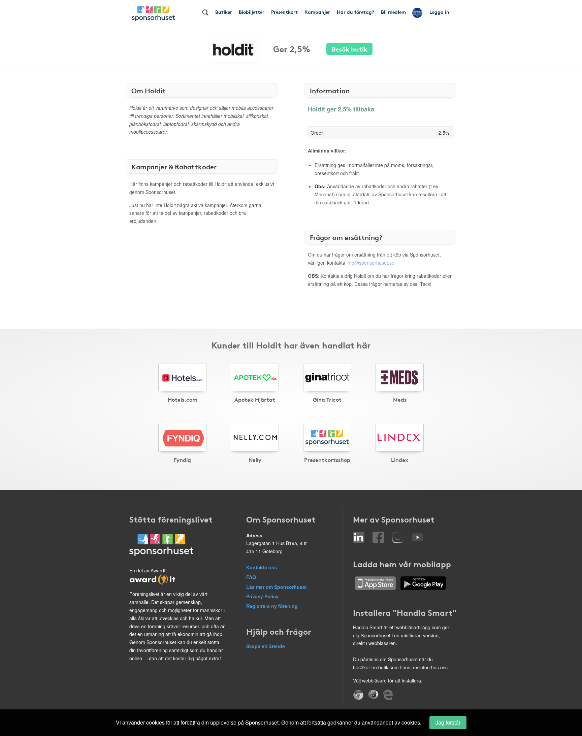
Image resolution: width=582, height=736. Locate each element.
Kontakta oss (261, 567)
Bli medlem (393, 11)
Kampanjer (317, 11)
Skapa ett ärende (265, 646)
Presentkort (284, 11)
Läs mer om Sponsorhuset (276, 586)
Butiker (223, 11)
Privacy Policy (262, 596)
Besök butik (349, 48)
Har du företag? (355, 11)
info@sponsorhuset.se (370, 262)
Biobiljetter (251, 11)
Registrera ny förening (272, 606)
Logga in (439, 11)
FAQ (251, 577)
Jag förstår (447, 722)
